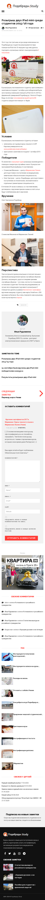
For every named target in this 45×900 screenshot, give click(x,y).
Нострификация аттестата (24, 738)
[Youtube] (14, 853)
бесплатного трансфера (32, 290)
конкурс (24, 305)
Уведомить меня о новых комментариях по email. (16, 520)
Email (8, 496)
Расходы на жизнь (20, 678)
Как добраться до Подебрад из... (26, 702)
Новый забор (6, 795)
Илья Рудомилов (11, 28)
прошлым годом (18, 162)
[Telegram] (24, 853)
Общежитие (18, 763)
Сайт (7, 507)
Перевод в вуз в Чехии (11, 397)
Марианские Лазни (33, 170)
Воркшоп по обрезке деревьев (13, 786)
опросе (19, 297)
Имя (7, 486)
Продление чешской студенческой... (28, 714)
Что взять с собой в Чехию (23, 690)
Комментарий (11, 458)
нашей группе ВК (30, 98)
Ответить (22, 428)
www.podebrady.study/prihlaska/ (15, 149)
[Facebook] (5, 853)
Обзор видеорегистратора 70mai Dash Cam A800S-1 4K (22, 798)
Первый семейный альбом (11, 783)
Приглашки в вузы (20, 726)
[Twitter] (9, 853)
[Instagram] (19, 853)
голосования (17, 98)
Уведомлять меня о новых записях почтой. (20, 530)
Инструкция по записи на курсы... (26, 666)
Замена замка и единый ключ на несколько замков (20, 789)
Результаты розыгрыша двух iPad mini (19, 377)
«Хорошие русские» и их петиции (31, 630)
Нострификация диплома (23, 750)
